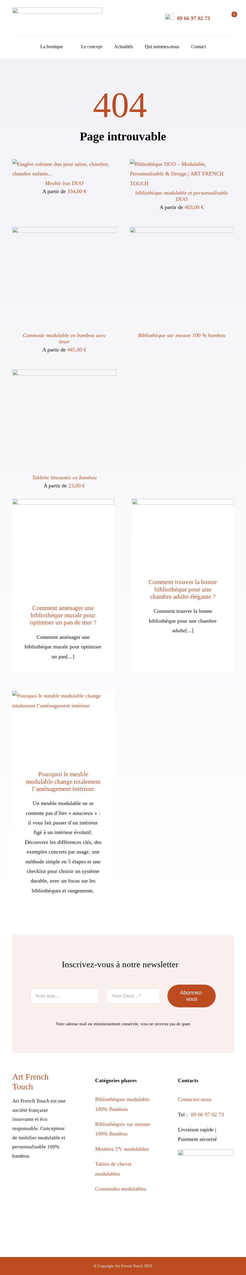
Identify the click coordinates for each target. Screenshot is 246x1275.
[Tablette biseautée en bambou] (64, 374)
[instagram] (33, 1177)
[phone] (46, 1192)
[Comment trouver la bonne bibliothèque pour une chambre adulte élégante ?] (183, 532)
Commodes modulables (120, 1189)
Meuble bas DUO (64, 183)
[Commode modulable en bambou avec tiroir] (64, 232)
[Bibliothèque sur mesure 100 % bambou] (182, 232)
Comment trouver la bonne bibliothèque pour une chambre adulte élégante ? (182, 589)
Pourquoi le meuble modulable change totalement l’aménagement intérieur (63, 781)
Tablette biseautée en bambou (64, 477)
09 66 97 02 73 (193, 18)
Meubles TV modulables (122, 1149)
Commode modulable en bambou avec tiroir (64, 338)
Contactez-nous (195, 1099)
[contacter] (169, 16)
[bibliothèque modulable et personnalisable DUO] (182, 164)
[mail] (33, 1192)
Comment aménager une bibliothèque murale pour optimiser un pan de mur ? (63, 615)
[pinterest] (46, 1177)
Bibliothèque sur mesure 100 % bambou (181, 335)
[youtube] (59, 1177)
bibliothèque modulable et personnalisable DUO (181, 196)
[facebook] (20, 1177)
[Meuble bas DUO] (64, 164)
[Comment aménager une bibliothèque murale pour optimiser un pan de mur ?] (63, 545)
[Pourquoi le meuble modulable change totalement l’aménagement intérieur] (63, 725)
